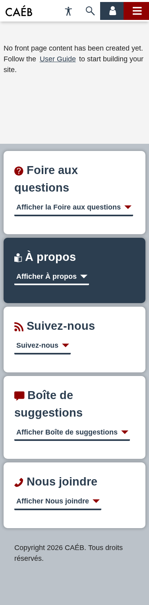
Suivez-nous (37, 345)
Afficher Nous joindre (52, 501)
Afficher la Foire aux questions (68, 207)
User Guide (58, 59)
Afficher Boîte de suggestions (67, 432)
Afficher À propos (46, 276)
